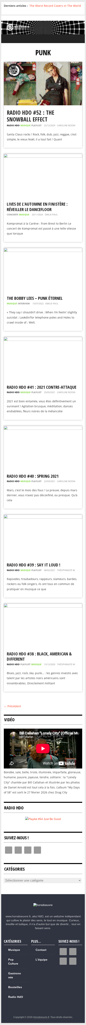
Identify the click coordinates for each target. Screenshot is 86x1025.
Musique (25, 125)
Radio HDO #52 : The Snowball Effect (30, 116)
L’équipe (41, 959)
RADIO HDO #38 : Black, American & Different (39, 656)
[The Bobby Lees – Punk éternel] (43, 250)
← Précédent (12, 706)
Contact (41, 949)
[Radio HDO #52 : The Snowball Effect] (43, 64)
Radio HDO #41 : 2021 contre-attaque (41, 387)
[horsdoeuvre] (43, 905)
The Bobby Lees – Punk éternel (35, 298)
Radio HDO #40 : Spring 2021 (33, 476)
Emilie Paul (51, 214)
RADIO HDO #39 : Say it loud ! (33, 565)
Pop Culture (13, 961)
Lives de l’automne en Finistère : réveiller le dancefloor (37, 206)
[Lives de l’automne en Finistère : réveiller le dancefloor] (43, 156)
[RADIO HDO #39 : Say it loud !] (43, 517)
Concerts (12, 214)
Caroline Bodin (66, 125)
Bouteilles (15, 987)
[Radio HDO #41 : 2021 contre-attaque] (43, 339)
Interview (24, 303)
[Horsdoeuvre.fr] (43, 28)
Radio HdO (13, 125)
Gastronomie (14, 975)
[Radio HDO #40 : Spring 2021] (43, 428)
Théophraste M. (66, 570)
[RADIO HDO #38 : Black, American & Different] (43, 606)
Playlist (36, 125)
